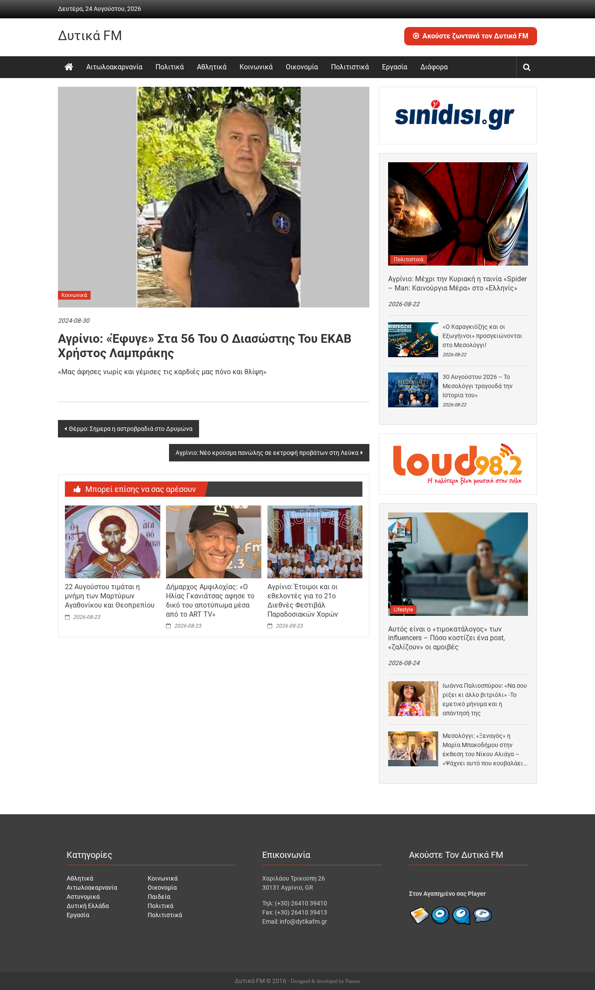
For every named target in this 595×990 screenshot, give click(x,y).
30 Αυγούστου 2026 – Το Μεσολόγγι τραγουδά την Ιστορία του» (478, 386)
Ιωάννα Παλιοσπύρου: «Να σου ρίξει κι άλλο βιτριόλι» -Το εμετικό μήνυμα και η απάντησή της (485, 699)
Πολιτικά (170, 67)
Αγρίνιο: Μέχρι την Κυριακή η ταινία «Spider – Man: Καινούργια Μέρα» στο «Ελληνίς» (457, 283)
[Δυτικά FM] (69, 67)
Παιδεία (159, 896)
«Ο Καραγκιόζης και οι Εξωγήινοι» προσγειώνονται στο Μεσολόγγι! (482, 335)
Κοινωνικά (256, 67)
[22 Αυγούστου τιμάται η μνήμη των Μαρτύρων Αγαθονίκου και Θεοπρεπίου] (112, 541)
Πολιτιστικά (350, 67)
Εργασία (394, 67)
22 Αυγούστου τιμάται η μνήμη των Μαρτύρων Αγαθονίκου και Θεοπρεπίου (110, 596)
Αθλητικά (212, 67)
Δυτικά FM (90, 35)
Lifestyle (403, 610)
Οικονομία (302, 67)
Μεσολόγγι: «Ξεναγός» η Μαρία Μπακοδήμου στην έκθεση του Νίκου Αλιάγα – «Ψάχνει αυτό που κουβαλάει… (485, 749)
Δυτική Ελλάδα (88, 905)
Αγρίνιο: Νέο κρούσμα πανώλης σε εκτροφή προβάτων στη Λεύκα (267, 452)
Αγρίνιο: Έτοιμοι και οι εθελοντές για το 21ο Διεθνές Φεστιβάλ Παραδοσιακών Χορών (302, 600)
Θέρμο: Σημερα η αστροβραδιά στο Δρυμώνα (131, 428)
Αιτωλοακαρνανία (114, 67)
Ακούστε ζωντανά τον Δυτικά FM (475, 36)
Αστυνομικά (83, 896)
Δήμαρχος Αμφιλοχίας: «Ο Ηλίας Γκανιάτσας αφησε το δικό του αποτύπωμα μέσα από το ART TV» (210, 600)
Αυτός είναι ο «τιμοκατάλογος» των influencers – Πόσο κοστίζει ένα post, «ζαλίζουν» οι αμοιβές (446, 638)
